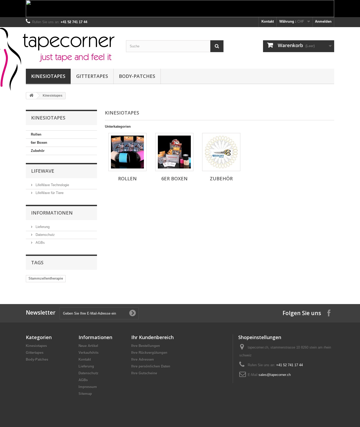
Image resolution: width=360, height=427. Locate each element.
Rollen (36, 134)
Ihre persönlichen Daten (150, 366)
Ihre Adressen (142, 359)
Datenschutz (45, 235)
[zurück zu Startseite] (31, 95)
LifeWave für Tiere (49, 193)
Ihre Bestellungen (145, 346)
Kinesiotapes (48, 76)
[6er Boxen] (174, 152)
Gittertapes (92, 76)
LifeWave (42, 171)
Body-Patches (137, 76)
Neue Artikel (88, 346)
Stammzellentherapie (45, 278)
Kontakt (267, 21)
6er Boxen (39, 143)
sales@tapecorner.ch (275, 375)
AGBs (40, 243)
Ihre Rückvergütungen (149, 353)
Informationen (52, 213)
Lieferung (42, 227)
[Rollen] (127, 152)
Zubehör (38, 151)
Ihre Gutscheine (144, 373)
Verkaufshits (89, 353)
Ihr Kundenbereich (152, 337)
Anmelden (323, 21)
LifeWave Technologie (52, 185)
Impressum (88, 387)
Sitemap (85, 394)
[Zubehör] (221, 152)
